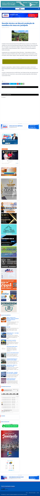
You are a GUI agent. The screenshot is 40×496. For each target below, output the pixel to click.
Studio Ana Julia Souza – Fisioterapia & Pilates (11, 379)
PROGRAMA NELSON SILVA (4, 412)
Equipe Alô (4, 27)
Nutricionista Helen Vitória (12, 346)
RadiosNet (15, 143)
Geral (7, 21)
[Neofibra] (20, 4)
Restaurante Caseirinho (11, 340)
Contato (38, 492)
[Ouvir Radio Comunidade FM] (4, 141)
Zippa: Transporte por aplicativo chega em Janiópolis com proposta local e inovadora (13, 319)
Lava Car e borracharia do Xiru (13, 352)
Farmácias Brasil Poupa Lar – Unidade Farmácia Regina (12, 359)
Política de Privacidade (32, 492)
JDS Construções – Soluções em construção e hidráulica (12, 373)
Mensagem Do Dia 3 (10, 412)
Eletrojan (8, 326)
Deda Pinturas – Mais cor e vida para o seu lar (12, 366)
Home (27, 492)
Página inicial (4, 21)
